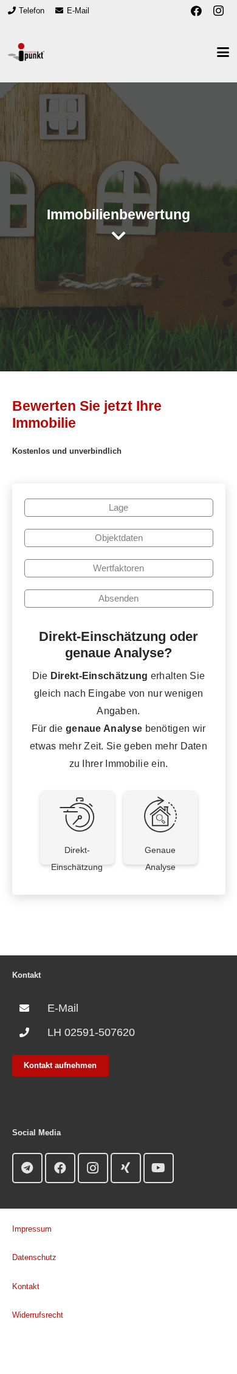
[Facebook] (196, 11)
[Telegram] (27, 1168)
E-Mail (62, 1008)
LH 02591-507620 (91, 1032)
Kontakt (26, 1286)
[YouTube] (158, 1168)
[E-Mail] (29, 1008)
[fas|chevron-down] (119, 236)
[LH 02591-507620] (29, 1032)
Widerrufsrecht (37, 1314)
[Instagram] (218, 11)
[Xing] (126, 1168)
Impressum (32, 1228)
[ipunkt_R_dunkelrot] (26, 52)
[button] (223, 52)
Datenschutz (34, 1257)
